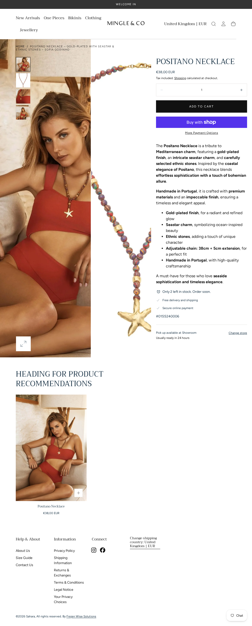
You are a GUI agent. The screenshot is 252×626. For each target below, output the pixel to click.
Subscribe (155, 324)
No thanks (126, 341)
